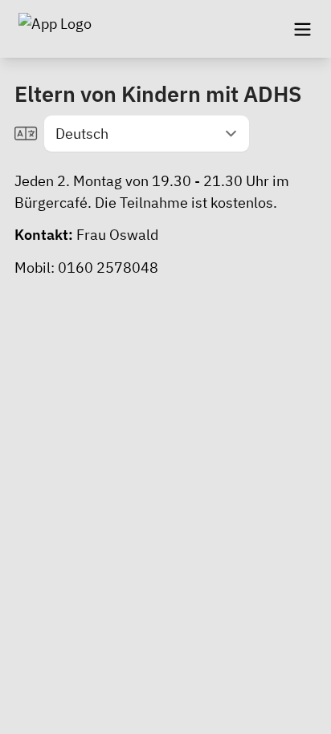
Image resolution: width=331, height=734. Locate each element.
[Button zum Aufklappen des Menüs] (302, 29)
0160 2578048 (108, 267)
